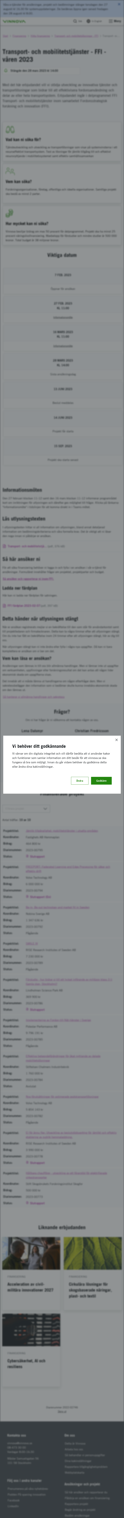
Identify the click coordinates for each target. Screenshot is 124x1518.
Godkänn (101, 780)
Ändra (79, 780)
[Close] (116, 739)
